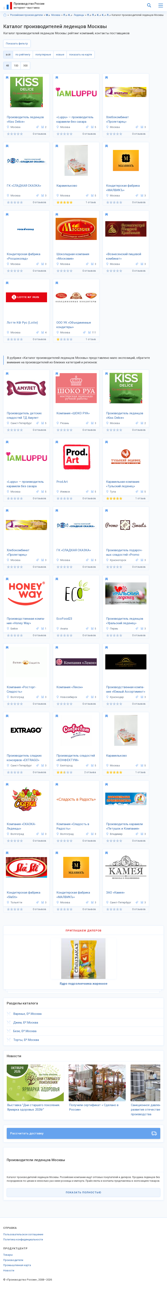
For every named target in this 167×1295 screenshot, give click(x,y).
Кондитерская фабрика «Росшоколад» (23, 256)
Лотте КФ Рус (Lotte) (22, 322)
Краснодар (117, 697)
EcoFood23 (64, 618)
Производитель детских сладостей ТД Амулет (24, 415)
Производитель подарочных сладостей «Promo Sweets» (124, 552)
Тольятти (16, 902)
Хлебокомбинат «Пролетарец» (117, 119)
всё (8, 54)
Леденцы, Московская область (109, 15)
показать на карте (80, 54)
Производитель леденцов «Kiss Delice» (25, 119)
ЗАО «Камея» (115, 892)
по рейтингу (22, 54)
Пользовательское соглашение (23, 1234)
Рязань (64, 423)
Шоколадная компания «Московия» (72, 256)
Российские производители (26, 15)
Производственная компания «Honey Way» (26, 621)
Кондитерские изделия (70, 15)
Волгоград (17, 697)
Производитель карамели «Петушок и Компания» (124, 826)
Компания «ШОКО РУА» (73, 413)
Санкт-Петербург (21, 423)
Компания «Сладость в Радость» (72, 826)
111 (94, 332)
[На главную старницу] (5, 15)
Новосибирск (68, 697)
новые (60, 54)
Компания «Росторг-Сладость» (21, 689)
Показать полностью (83, 1192)
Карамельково (66, 185)
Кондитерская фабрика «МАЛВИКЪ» (123, 188)
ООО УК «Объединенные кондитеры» (73, 325)
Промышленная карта (17, 1265)
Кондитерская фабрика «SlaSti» (23, 895)
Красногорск (118, 560)
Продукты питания (65, 15)
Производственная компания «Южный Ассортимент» (125, 689)
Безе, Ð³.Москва (24, 1031)
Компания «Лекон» (69, 687)
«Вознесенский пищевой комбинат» (123, 256)
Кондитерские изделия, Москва (104, 15)
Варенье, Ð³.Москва (27, 1014)
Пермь (114, 628)
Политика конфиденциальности (23, 1239)
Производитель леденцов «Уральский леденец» (124, 621)
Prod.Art (62, 482)
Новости (8, 1270)
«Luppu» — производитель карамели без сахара (74, 119)
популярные (43, 54)
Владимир (116, 833)
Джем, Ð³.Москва (25, 1022)
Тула (113, 491)
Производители (13, 1260)
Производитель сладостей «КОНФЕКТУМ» (75, 758)
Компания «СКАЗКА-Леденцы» (21, 826)
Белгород (66, 765)
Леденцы (79, 15)
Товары (8, 1254)
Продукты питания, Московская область (89, 15)
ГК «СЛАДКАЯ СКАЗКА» (24, 185)
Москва (55, 15)
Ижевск (65, 491)
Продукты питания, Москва (94, 15)
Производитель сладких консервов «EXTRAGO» (24, 758)
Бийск (14, 628)
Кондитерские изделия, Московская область (99, 15)
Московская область (48, 15)
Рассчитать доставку (27, 1133)
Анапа (64, 628)
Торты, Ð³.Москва (26, 1040)
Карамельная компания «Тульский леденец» (122, 484)
